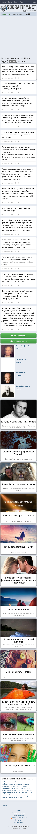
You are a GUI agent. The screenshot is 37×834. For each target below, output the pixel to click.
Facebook (19, 820)
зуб (21, 798)
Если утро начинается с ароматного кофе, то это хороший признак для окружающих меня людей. (17, 134)
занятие (23, 788)
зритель (16, 798)
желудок (4, 783)
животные (12, 785)
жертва (22, 783)
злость (14, 794)
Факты (16, 2)
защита (26, 790)
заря (15, 790)
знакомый (5, 796)
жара (15, 781)
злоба (3, 794)
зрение (11, 798)
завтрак (24, 786)
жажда (4, 781)
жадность (30, 779)
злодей (9, 794)
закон (13, 788)
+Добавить (6, 14)
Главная (4, 805)
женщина (15, 783)
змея (19, 794)
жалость (9, 781)
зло (31, 792)
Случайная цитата (19, 341)
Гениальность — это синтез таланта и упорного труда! (15, 209)
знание (11, 796)
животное (5, 785)
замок (17, 788)
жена (9, 783)
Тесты (21, 2)
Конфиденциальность (18, 813)
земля (16, 792)
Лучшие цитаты (19, 335)
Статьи (10, 2)
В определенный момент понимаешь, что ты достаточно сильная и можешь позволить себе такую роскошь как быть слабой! (17, 260)
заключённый (6, 788)
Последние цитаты (18, 815)
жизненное (26, 785)
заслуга (20, 790)
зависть (13, 786)
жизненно (19, 785)
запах (28, 788)
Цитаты (3, 2)
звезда (32, 790)
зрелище (29, 796)
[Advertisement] (18, 36)
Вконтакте (19, 822)
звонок (4, 792)
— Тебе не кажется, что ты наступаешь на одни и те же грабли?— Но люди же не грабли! (17, 86)
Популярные (17, 14)
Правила (18, 811)
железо (27, 781)
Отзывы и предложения (19, 818)
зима (26, 792)
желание (20, 781)
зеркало (21, 792)
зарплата (10, 790)
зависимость (6, 786)
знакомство (25, 794)
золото (23, 796)
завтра (19, 786)
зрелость (4, 798)
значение (17, 796)
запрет (4, 790)
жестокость (28, 783)
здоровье (10, 792)
